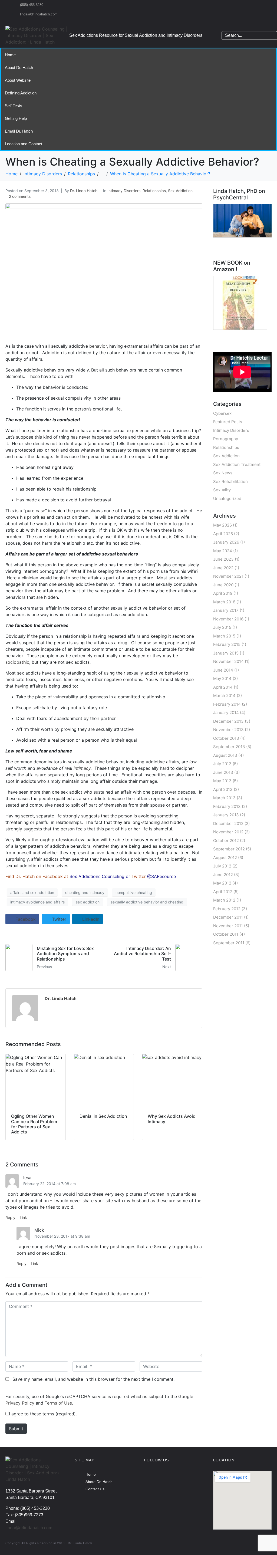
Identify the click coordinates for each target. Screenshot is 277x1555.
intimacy (82, 768)
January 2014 (226, 712)
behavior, (98, 346)
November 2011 (228, 925)
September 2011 (228, 942)
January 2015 (226, 653)
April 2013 (223, 789)
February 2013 (227, 806)
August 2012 (225, 857)
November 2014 (228, 661)
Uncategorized (227, 498)
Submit (16, 1428)
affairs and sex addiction (32, 892)
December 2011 (228, 917)
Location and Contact (23, 144)
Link (23, 1217)
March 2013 (224, 797)
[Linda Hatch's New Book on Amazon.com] (240, 302)
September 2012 (229, 849)
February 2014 (227, 704)
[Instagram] (168, 1477)
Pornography (225, 438)
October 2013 (226, 738)
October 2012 (226, 840)
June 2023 (223, 559)
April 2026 (223, 533)
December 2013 (228, 721)
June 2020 (223, 584)
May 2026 (222, 525)
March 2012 (224, 900)
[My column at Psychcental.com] (243, 220)
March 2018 (224, 601)
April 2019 (222, 593)
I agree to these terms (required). (43, 1413)
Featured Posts (227, 421)
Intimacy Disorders (123, 190)
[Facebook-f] (150, 1477)
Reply (10, 1217)
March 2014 (224, 695)
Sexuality (222, 489)
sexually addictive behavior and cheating (147, 902)
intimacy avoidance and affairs (37, 902)
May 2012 (222, 883)
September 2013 (229, 746)
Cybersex (222, 413)
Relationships (154, 190)
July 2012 (222, 866)
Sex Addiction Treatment (236, 464)
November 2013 (228, 729)
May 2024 (222, 550)
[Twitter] (186, 1477)
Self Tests (13, 105)
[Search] (272, 35)
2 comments (20, 196)
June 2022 (223, 567)
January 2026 (226, 542)
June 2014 (223, 670)
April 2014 (223, 687)
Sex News (222, 472)
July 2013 (222, 763)
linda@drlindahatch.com (28, 1528)
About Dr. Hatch (19, 67)
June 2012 (223, 874)
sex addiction (88, 902)
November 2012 (228, 831)
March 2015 (224, 636)
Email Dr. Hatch (19, 131)
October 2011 (225, 934)
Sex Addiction (180, 190)
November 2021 (228, 576)
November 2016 (228, 619)
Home (10, 54)
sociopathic (17, 662)
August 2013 (225, 755)
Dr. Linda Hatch (83, 190)
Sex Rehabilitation (230, 481)
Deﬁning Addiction (21, 93)
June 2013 (223, 772)
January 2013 (226, 814)
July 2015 (222, 627)
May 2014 (222, 678)
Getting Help (16, 118)
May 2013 (222, 780)
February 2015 (226, 644)
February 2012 (226, 908)
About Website (18, 80)
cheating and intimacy (84, 892)
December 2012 (228, 823)
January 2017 (226, 610)
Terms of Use (58, 1403)
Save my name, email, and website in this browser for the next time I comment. (93, 1379)
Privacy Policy (19, 1403)
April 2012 (222, 891)
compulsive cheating (134, 892)
